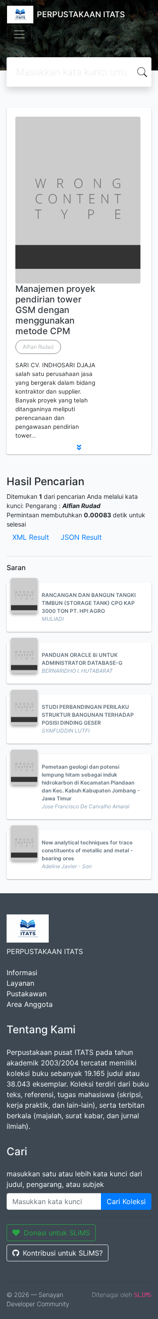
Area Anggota (30, 1004)
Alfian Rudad (38, 346)
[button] (79, 447)
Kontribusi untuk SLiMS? (63, 1253)
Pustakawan (27, 993)
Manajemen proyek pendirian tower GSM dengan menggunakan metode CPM (55, 310)
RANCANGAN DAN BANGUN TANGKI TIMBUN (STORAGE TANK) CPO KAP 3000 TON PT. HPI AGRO (89, 603)
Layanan (20, 983)
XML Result (30, 537)
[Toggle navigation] (19, 34)
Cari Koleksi (126, 1201)
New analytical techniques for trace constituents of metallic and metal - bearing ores (87, 850)
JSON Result (81, 537)
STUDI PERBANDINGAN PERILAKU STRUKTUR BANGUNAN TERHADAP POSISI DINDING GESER (88, 715)
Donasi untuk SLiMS (57, 1232)
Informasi (22, 972)
